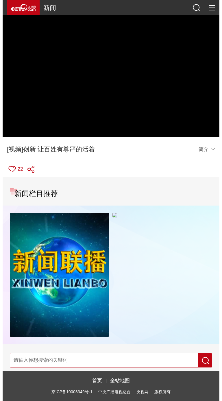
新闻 (49, 7)
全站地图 (120, 380)
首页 (97, 380)
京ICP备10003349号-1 (71, 392)
